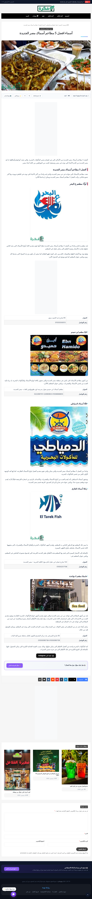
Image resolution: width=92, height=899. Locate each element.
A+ (29, 96)
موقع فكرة (60, 881)
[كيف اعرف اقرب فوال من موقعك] (17, 770)
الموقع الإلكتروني (40, 841)
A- (24, 96)
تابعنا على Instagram (46, 656)
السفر (60, 25)
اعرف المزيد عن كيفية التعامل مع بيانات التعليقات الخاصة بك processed (38, 853)
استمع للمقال (37, 96)
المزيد (27, 16)
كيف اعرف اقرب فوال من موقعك (21, 792)
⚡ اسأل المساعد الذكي (14, 665)
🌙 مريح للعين (18, 96)
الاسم (86, 833)
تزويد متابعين (62, 891)
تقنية (43, 16)
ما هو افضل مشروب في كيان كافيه (79, 786)
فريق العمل (35, 891)
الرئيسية (67, 16)
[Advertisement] (46, 129)
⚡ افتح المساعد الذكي (11, 869)
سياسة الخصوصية (45, 891)
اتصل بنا (54, 891)
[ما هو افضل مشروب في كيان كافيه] (75, 767)
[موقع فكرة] (46, 8)
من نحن (28, 891)
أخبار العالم (60, 16)
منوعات (35, 16)
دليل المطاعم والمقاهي (52, 25)
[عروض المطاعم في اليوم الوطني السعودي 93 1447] (46, 761)
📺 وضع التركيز (7, 96)
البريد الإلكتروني (83, 841)
